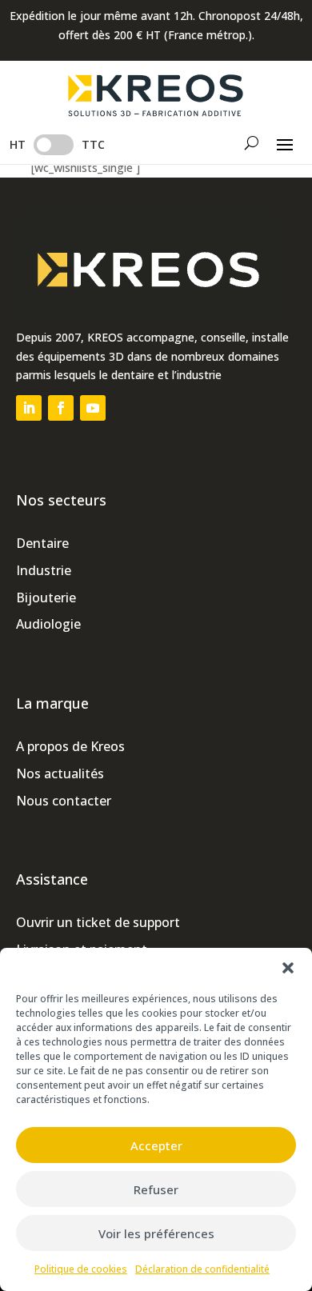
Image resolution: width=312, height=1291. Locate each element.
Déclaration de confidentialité (202, 1269)
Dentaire (42, 543)
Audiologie (48, 624)
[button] (288, 968)
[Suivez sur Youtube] (93, 408)
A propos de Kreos (70, 746)
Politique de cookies (80, 1269)
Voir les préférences (156, 1233)
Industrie (43, 570)
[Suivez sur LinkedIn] (29, 408)
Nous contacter (63, 800)
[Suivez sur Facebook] (61, 408)
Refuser (156, 1189)
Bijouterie (46, 597)
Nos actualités (60, 773)
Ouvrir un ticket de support (98, 922)
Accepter (156, 1145)
